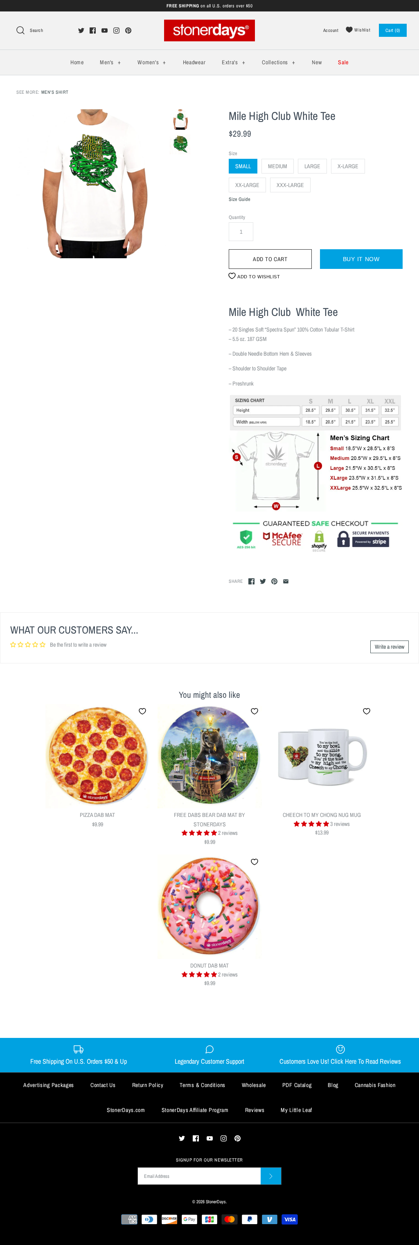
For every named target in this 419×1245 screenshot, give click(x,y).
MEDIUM (277, 166)
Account (331, 30)
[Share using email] (286, 581)
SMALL (243, 166)
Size (233, 153)
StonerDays (216, 1201)
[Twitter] (81, 30)
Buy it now (361, 259)
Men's (110, 62)
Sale (343, 62)
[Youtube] (104, 30)
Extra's (233, 62)
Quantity (237, 217)
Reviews (255, 1110)
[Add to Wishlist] (142, 711)
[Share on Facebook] (251, 581)
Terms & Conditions (202, 1085)
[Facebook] (93, 30)
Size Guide (239, 199)
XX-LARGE (247, 185)
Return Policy (148, 1085)
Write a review (389, 646)
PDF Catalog (297, 1085)
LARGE (312, 166)
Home (77, 62)
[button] (200, 833)
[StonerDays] (209, 24)
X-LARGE (348, 166)
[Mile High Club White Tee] (91, 184)
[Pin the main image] (274, 581)
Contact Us (103, 1085)
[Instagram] (116, 30)
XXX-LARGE (290, 185)
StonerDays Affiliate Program (195, 1110)
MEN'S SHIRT (55, 92)
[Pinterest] (128, 30)
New (317, 62)
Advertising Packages (48, 1085)
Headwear (194, 62)
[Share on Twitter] (263, 581)
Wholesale (254, 1085)
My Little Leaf (296, 1110)
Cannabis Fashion (375, 1085)
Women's (151, 62)
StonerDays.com (126, 1110)
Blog (333, 1085)
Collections (278, 62)
